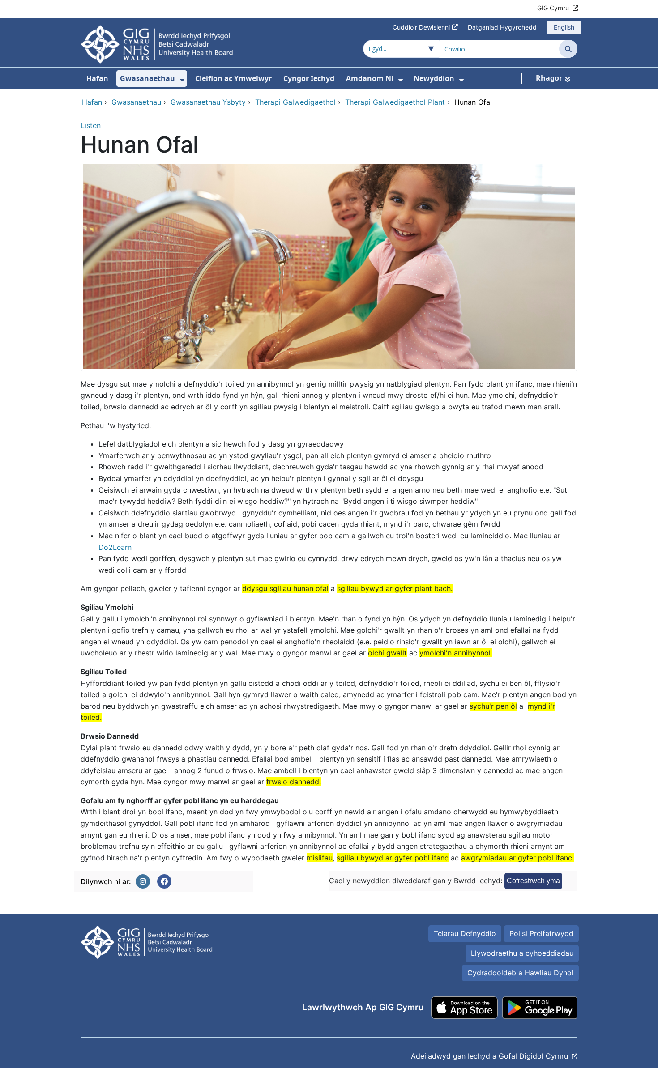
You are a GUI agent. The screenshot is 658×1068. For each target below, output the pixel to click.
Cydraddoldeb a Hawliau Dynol (520, 972)
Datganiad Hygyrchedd (502, 27)
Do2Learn (115, 547)
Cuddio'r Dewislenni (421, 27)
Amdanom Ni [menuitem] (369, 78)
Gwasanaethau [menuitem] (147, 78)
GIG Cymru (553, 8)
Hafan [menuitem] (97, 78)
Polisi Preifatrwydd (541, 933)
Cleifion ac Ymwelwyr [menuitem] (233, 78)
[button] (143, 881)
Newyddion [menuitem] (434, 78)
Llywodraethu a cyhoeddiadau (522, 953)
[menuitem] (182, 80)
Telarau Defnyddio (465, 933)
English (564, 27)
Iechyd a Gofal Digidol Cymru (518, 1055)
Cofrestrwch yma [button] (533, 881)
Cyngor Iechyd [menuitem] (308, 78)
